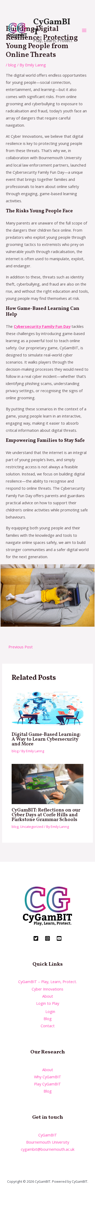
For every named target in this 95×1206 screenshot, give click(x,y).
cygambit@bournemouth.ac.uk (47, 1149)
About (47, 996)
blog (12, 64)
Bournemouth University (47, 1142)
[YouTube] (59, 938)
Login (50, 1011)
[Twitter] (36, 938)
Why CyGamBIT (47, 1076)
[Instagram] (47, 938)
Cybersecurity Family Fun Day (42, 326)
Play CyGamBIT (47, 1083)
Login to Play (47, 1003)
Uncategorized (31, 826)
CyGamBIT (51, 27)
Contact (48, 1025)
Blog (48, 1018)
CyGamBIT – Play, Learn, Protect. (47, 981)
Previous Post (20, 646)
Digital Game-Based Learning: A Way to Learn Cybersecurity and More (46, 739)
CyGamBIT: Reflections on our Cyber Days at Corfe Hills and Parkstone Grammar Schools (46, 815)
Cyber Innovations (47, 989)
